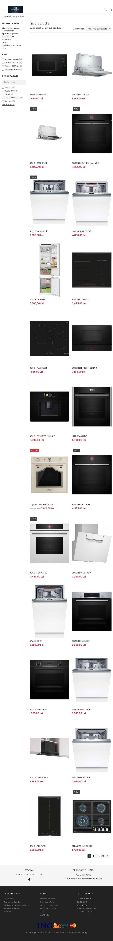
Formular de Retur (48, 908)
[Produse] (3, 10)
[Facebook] (29, 879)
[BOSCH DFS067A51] (92, 65)
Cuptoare (6, 39)
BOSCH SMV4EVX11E (39, 231)
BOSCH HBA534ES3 (81, 641)
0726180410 (85, 874)
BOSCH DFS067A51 (80, 94)
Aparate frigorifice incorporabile (10, 35)
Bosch (7, 87)
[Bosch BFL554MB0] (49, 65)
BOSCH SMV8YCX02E (82, 231)
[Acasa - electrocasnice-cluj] (19, 9)
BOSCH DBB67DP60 (39, 777)
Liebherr (8, 101)
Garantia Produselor (49, 905)
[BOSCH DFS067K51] (49, 133)
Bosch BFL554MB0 (38, 94)
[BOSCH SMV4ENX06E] (92, 680)
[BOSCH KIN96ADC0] (49, 270)
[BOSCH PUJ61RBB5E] (49, 338)
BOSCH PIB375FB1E (38, 846)
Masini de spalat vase (11, 45)
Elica (7, 94)
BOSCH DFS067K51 (38, 163)
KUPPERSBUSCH (11, 97)
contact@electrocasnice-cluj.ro (85, 878)
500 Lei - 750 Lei (11, 62)
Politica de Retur (47, 902)
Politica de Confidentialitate (16, 905)
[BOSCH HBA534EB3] (49, 680)
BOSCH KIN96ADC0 (38, 299)
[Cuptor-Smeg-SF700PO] (49, 475)
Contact (7, 912)
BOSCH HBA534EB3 (38, 709)
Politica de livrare (12, 908)
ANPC (42, 912)
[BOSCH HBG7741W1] (49, 543)
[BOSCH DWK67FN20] (92, 543)
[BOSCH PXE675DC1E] (92, 270)
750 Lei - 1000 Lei (12, 66)
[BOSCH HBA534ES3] (92, 611)
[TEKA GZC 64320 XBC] (92, 816)
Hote (4, 42)
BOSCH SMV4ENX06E (82, 709)
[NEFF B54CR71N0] (92, 406)
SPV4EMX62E (36, 641)
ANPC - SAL (45, 915)
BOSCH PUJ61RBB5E (38, 368)
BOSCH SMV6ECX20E (82, 777)
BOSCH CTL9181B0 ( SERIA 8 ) (43, 436)
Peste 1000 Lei (11, 69)
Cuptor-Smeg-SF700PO (41, 504)
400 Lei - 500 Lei (12, 59)
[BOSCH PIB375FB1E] (49, 816)
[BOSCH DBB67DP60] (49, 748)
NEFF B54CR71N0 (79, 436)
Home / (7, 16)
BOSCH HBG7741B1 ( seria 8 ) (85, 163)
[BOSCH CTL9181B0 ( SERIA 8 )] (49, 406)
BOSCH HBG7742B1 (81, 504)
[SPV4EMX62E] (49, 611)
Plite (4, 48)
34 (103, 855)
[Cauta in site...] (105, 9)
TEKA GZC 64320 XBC (82, 846)
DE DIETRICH (10, 91)
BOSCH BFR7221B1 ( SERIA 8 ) (85, 368)
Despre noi (9, 899)
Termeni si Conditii (12, 902)
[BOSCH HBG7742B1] (92, 475)
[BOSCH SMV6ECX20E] (92, 748)
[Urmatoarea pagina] (107, 856)
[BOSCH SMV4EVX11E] (49, 202)
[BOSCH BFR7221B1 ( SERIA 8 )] (92, 338)
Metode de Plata (47, 899)
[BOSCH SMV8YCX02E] (92, 202)
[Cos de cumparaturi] (110, 9)
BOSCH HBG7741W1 (39, 572)
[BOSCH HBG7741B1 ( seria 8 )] (92, 133)
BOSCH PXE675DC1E (81, 299)
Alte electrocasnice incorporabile (11, 29)
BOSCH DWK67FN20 (81, 572)
